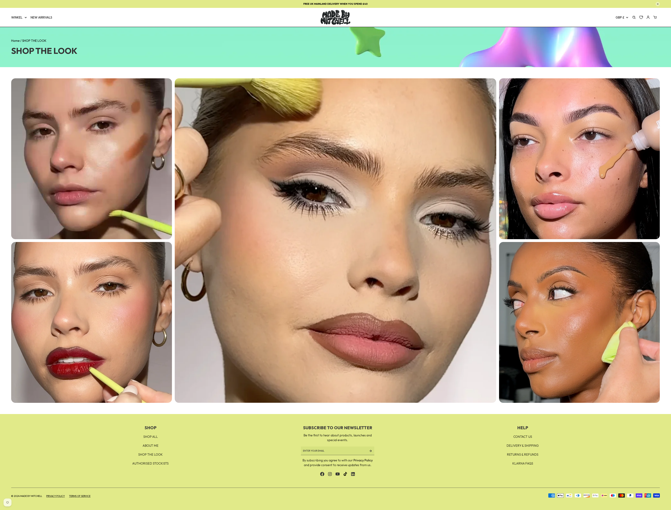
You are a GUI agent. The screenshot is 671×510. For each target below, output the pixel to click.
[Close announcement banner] (658, 4)
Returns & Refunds (522, 454)
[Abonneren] (370, 451)
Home (15, 41)
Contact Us (522, 437)
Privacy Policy (363, 460)
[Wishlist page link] (641, 17)
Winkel (17, 17)
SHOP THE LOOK (34, 41)
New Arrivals (41, 17)
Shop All (150, 437)
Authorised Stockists (150, 463)
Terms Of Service (80, 496)
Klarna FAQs (522, 463)
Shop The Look (150, 454)
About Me (150, 446)
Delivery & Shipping (523, 446)
